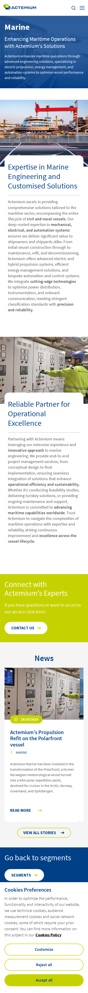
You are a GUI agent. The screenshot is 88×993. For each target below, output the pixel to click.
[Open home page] (19, 7)
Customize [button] (44, 949)
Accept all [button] (44, 980)
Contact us (22, 627)
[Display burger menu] (82, 8)
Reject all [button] (44, 964)
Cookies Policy (48, 934)
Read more (20, 810)
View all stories (39, 832)
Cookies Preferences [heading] (28, 890)
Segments (21, 875)
